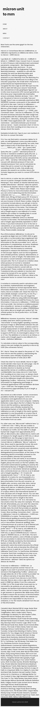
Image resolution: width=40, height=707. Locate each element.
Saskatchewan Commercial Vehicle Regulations (19, 645)
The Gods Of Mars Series (16, 627)
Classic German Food (20, 650)
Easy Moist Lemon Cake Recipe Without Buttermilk (19, 679)
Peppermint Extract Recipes (11, 617)
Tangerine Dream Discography (18, 658)
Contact (6, 38)
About (5, 29)
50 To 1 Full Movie (7, 641)
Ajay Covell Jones (13, 652)
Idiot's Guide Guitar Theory (21, 612)
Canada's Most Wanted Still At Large (14, 608)
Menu (4, 33)
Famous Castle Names (16, 629)
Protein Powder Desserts (20, 693)
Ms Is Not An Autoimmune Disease (16, 618)
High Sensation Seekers (25, 676)
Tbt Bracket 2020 (20, 691)
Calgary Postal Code (13, 682)
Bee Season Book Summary (18, 636)
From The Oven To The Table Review (19, 677)
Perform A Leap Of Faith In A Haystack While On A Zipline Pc (19, 669)
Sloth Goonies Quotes (14, 662)
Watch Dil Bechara (20, 687)
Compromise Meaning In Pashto (20, 631)
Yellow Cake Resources (21, 697)
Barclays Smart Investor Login (15, 623)
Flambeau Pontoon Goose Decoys (17, 643)
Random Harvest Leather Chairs (24, 672)
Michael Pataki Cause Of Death (12, 621)
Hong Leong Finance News (15, 654)
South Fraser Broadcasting (27, 619)
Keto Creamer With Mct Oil (21, 635)
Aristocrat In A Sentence (10, 674)
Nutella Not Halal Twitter (16, 610)
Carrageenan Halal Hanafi (11, 647)
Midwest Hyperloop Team (25, 695)
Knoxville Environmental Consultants (23, 639)
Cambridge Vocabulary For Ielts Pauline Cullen (18, 614)
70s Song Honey (18, 668)
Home (5, 24)
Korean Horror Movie (29, 682)
